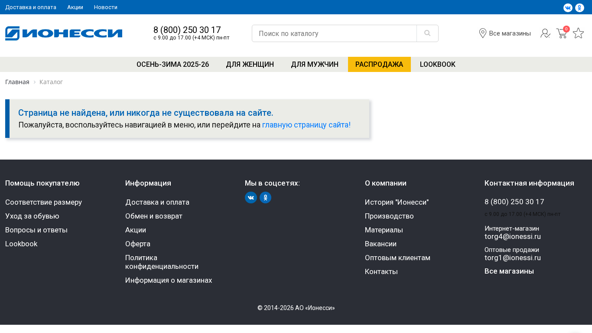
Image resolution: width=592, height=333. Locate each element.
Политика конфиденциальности (161, 262)
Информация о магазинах (168, 280)
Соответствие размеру (43, 202)
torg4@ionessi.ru (513, 236)
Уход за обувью (32, 216)
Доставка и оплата (30, 7)
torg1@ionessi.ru (513, 258)
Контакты (381, 271)
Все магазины (510, 33)
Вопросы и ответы (36, 229)
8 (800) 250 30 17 (187, 30)
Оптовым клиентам (397, 257)
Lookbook (437, 64)
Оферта (137, 243)
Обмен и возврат (153, 216)
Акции (75, 7)
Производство (389, 216)
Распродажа (379, 64)
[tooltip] (545, 37)
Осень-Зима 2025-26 (173, 64)
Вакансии (381, 243)
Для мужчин (314, 64)
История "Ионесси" (397, 202)
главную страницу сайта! (306, 124)
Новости (105, 7)
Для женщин (250, 64)
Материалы (384, 229)
